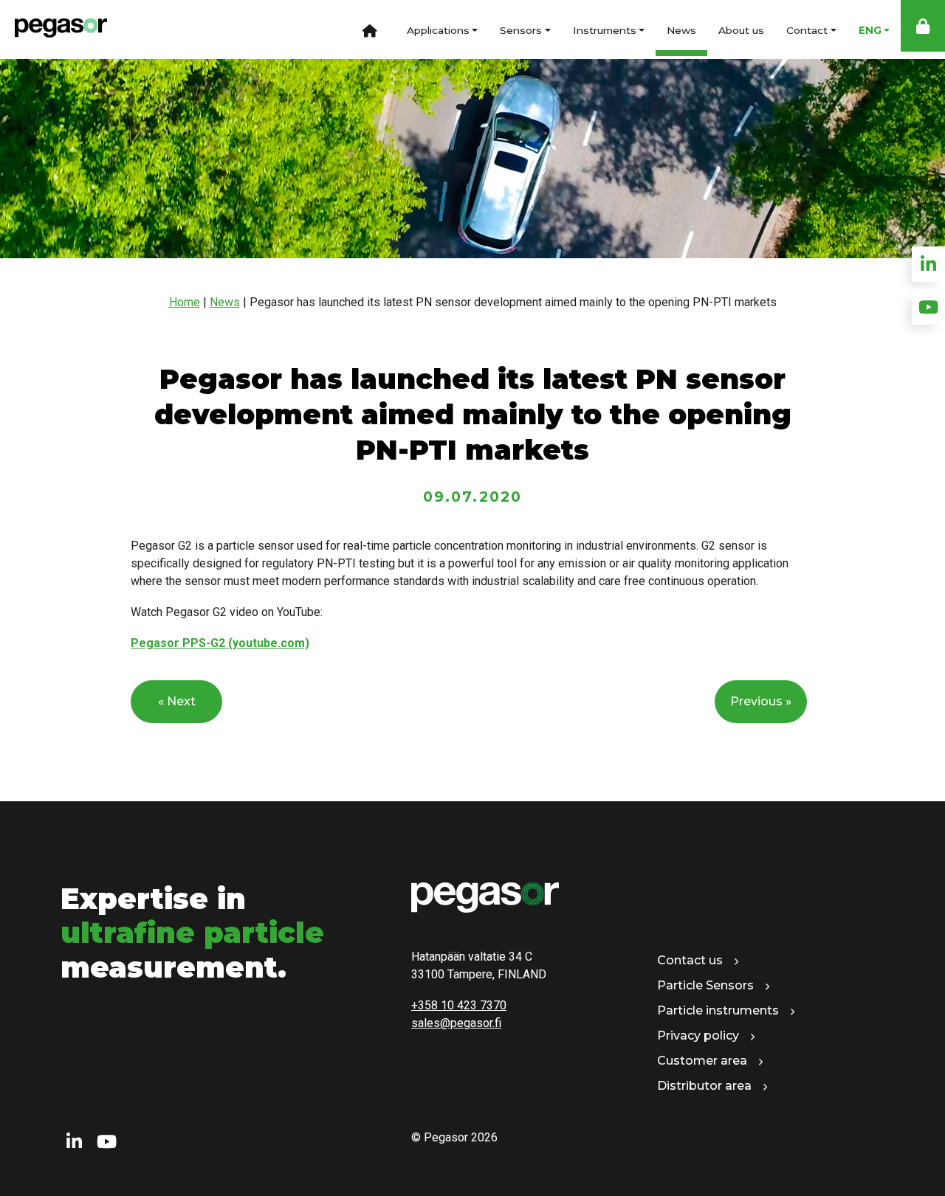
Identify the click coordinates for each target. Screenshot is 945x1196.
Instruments (604, 30)
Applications (438, 30)
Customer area (702, 1061)
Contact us (690, 960)
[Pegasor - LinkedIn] (74, 1142)
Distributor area (704, 1086)
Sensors (521, 30)
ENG (870, 30)
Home (370, 29)
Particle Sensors (705, 985)
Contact (807, 30)
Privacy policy (698, 1036)
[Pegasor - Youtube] (107, 1142)
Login (923, 26)
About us (741, 30)
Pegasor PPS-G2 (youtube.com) (220, 643)
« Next (177, 701)
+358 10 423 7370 (458, 1005)
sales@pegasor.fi (456, 1023)
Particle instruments (718, 1010)
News (681, 30)
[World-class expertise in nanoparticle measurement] (53, 29)
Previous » (760, 701)
